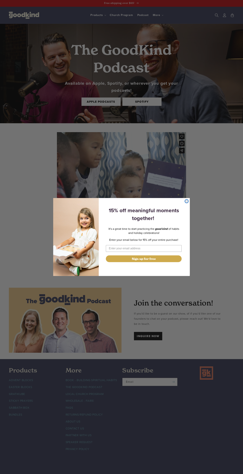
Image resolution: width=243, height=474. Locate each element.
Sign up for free (144, 259)
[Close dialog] (186, 201)
